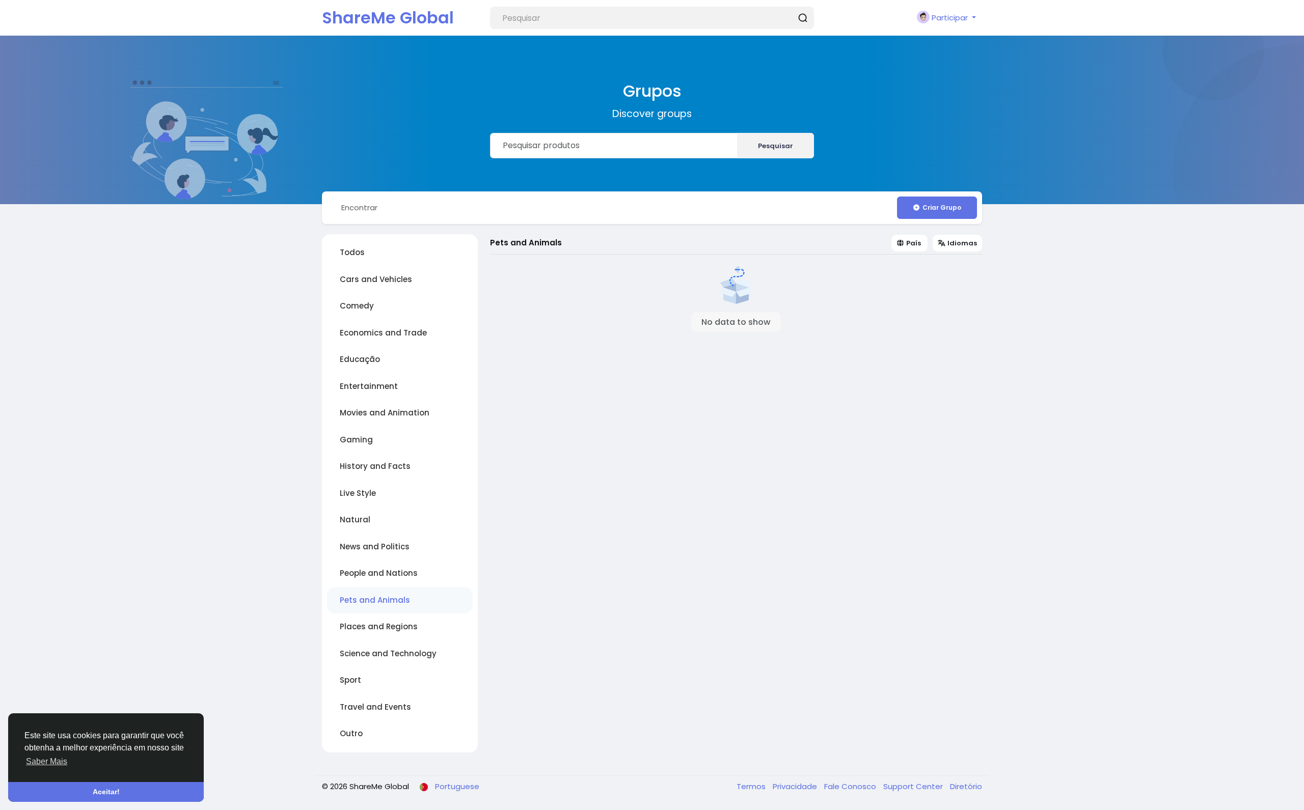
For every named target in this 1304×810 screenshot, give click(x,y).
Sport (350, 680)
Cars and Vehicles (376, 279)
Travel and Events (375, 707)
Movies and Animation (384, 412)
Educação (360, 359)
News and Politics (375, 546)
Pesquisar (775, 146)
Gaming (356, 439)
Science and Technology (388, 653)
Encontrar (359, 207)
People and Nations (379, 573)
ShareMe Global (388, 17)
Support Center (914, 786)
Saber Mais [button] (46, 761)
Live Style (358, 493)
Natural (355, 519)
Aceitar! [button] (106, 792)
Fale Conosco (851, 786)
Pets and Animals (375, 600)
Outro (351, 733)
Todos (352, 252)
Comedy (357, 305)
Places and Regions (379, 626)
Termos (752, 786)
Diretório (966, 786)
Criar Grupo (941, 207)
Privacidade (796, 786)
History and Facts (375, 466)
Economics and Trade (383, 332)
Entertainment (369, 386)
